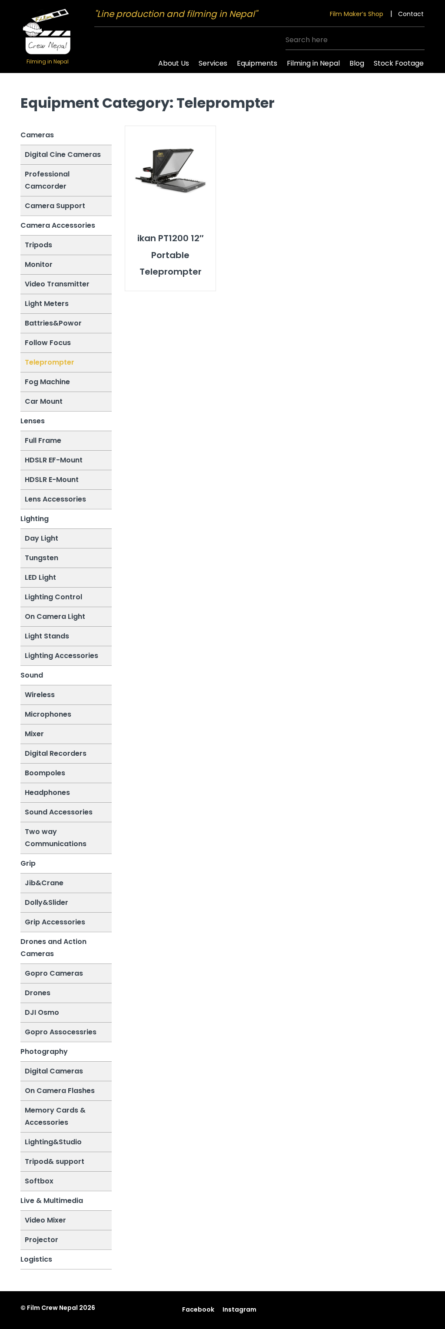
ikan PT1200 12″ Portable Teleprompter (170, 255)
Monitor (39, 264)
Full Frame (43, 440)
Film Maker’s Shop (356, 14)
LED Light (40, 577)
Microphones (48, 714)
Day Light (41, 538)
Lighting (34, 519)
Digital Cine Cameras (63, 154)
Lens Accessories (55, 499)
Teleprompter (49, 362)
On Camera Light (55, 616)
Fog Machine (47, 382)
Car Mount (44, 401)
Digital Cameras (54, 1071)
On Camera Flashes (60, 1091)
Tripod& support (54, 1161)
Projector (41, 1240)
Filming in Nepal (313, 63)
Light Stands (47, 636)
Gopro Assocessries (60, 1032)
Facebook (198, 1309)
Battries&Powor (53, 323)
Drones (37, 993)
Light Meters (47, 304)
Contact (411, 14)
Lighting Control (53, 597)
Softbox (39, 1181)
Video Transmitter (57, 284)
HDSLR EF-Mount (54, 460)
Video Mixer (45, 1220)
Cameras (37, 135)
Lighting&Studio (53, 1142)
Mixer (34, 734)
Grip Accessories (55, 922)
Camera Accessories (57, 225)
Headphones (47, 792)
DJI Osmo (42, 1012)
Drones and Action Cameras (53, 948)
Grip (28, 863)
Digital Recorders (55, 753)
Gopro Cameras (54, 973)
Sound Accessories (59, 812)
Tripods (38, 245)
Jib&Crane (44, 883)
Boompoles (45, 773)
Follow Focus (48, 343)
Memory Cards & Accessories (55, 1116)
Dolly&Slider (46, 902)
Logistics (36, 1259)
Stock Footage (399, 63)
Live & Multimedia (51, 1201)
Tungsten (41, 558)
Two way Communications (55, 838)
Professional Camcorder (47, 180)
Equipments (257, 63)
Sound (31, 675)
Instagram (239, 1309)
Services (213, 63)
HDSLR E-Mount (52, 480)
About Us (173, 63)
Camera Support (55, 206)
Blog (356, 63)
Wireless (40, 695)
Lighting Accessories (61, 656)
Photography (44, 1052)
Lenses (32, 421)
